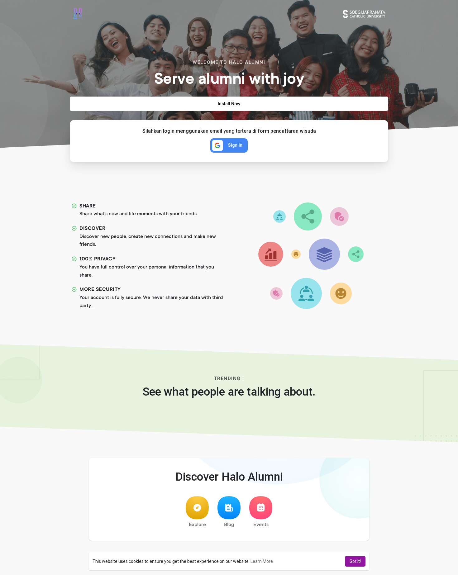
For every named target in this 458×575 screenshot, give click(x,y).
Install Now (229, 103)
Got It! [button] (355, 561)
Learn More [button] (261, 561)
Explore (197, 525)
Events (261, 525)
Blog (229, 525)
